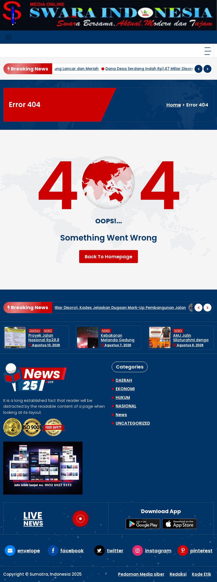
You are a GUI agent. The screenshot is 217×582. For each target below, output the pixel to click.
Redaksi (178, 574)
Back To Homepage (108, 256)
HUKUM (123, 397)
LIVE (33, 519)
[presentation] (198, 69)
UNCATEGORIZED (133, 423)
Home (173, 104)
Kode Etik (201, 574)
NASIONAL (126, 406)
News (34, 331)
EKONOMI (125, 389)
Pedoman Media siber (141, 574)
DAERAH (179, 331)
